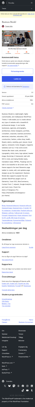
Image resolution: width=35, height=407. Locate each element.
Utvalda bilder (15, 210)
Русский (18, 286)
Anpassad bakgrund (12, 205)
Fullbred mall (18, 213)
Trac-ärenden (6, 306)
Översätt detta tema (8, 290)
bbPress (5, 369)
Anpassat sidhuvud (25, 205)
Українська (27, 286)
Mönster (21, 341)
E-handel (26, 208)
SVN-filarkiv (5, 301)
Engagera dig (22, 347)
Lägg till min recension (9, 247)
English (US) (14, 283)
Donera (21, 353)
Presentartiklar (24, 357)
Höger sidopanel (22, 215)
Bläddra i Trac (6, 303)
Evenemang (22, 350)
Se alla (31, 247)
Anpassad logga (7, 208)
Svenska (9, 381)
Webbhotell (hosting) (9, 337)
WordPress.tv (7, 357)
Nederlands (11, 286)
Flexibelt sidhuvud (26, 210)
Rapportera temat (7, 272)
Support (4, 350)
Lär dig (4, 347)
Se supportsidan (12, 65)
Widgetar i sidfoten (8, 213)
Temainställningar (7, 220)
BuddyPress (7, 373)
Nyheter (4, 334)
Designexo (25, 86)
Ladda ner (17, 79)
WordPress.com (8, 363)
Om (3, 331)
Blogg (4, 205)
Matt (4, 366)
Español (4, 286)
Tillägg (20, 337)
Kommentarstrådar (18, 220)
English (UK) (5, 283)
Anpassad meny (17, 208)
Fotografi (4, 215)
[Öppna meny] (32, 3)
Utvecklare (5, 353)
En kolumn (26, 213)
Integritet (5, 341)
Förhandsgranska (17, 71)
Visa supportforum (7, 260)
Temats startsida (7, 108)
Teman (4, 8)
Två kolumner (17, 223)
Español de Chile (23, 283)
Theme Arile (9, 26)
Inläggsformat (12, 215)
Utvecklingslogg (7, 299)
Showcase (22, 331)
